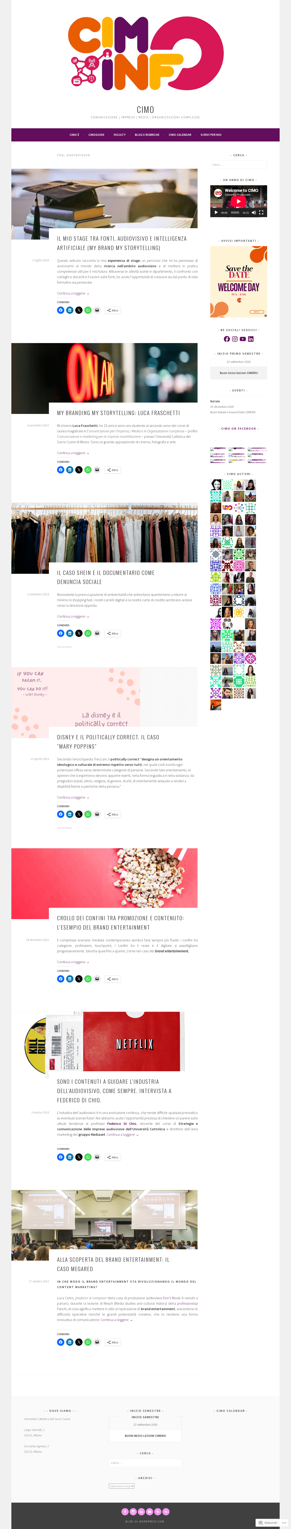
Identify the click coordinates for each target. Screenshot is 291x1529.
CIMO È (74, 135)
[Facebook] (227, 339)
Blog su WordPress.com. (145, 1521)
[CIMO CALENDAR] (166, 1511)
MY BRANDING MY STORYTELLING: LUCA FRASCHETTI (118, 412)
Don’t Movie (172, 1298)
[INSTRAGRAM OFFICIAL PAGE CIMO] (133, 1511)
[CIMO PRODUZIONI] (149, 1511)
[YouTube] (242, 339)
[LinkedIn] (250, 339)
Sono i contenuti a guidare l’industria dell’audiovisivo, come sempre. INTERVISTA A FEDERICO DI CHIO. (114, 1090)
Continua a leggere (73, 293)
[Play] (216, 212)
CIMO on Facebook (238, 428)
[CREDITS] (157, 1511)
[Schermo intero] (261, 212)
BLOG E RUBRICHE (147, 135)
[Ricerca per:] (238, 165)
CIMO (145, 109)
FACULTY (119, 135)
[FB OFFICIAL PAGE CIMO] (125, 1511)
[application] (238, 201)
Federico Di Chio (121, 1123)
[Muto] (254, 212)
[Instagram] (234, 339)
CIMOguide (96, 135)
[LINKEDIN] (141, 1511)
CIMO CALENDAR (180, 135)
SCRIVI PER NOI (211, 135)
